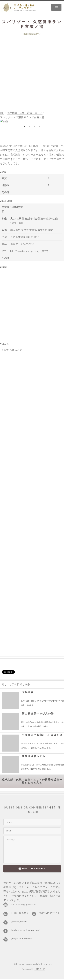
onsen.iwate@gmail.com (23, 904)
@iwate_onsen (19, 921)
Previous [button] (5, 122)
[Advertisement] (32, 70)
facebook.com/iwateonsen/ (25, 930)
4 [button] (39, 126)
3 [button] (34, 126)
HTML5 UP (39, 969)
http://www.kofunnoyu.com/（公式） (29, 251)
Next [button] (59, 122)
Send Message (34, 868)
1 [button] (24, 126)
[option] (32, 122)
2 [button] (29, 126)
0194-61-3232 (27, 244)
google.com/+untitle (21, 938)
